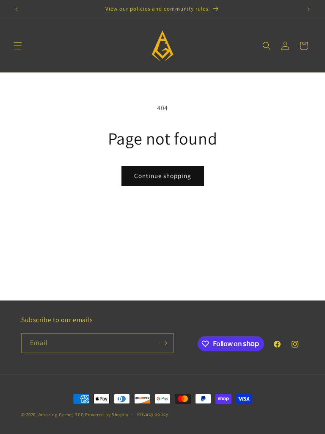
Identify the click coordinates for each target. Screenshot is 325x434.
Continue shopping (162, 176)
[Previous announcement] (16, 9)
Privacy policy (152, 414)
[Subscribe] (163, 343)
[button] (17, 45)
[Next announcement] (308, 9)
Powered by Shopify (107, 414)
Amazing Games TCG (61, 414)
